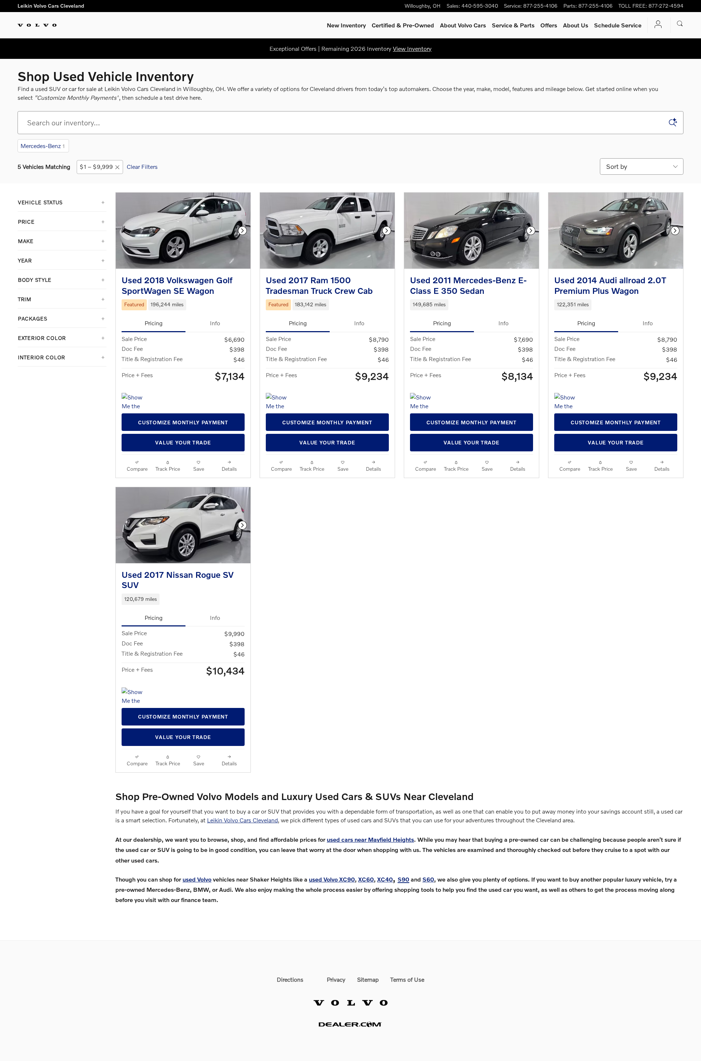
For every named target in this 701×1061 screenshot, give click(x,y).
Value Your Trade (183, 442)
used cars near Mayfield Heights (370, 839)
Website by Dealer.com (350, 1024)
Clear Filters (142, 166)
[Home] (37, 25)
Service (513, 25)
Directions (290, 979)
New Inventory (346, 25)
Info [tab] (215, 322)
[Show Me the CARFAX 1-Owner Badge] (423, 401)
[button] (183, 305)
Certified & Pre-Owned (403, 25)
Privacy (336, 979)
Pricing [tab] (153, 322)
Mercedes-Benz (42, 145)
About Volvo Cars (463, 25)
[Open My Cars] (656, 25)
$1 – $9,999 (96, 166)
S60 (428, 879)
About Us (575, 25)
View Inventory (412, 48)
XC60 (366, 879)
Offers (548, 25)
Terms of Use (407, 979)
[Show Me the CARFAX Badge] (135, 401)
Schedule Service (617, 25)
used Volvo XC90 (332, 879)
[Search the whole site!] (680, 24)
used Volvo (197, 879)
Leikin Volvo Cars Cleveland (242, 819)
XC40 (385, 879)
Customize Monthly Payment (183, 422)
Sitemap (368, 979)
